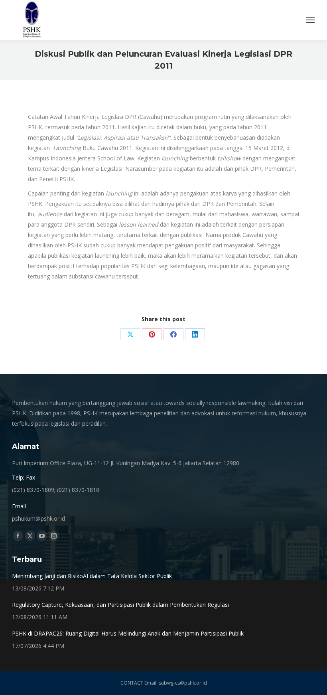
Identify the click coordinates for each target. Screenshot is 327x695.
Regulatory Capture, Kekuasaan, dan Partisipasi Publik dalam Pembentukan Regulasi (120, 604)
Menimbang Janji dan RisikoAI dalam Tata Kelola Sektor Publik (92, 576)
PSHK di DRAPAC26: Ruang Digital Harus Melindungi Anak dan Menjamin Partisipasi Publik (128, 633)
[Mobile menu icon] (310, 20)
